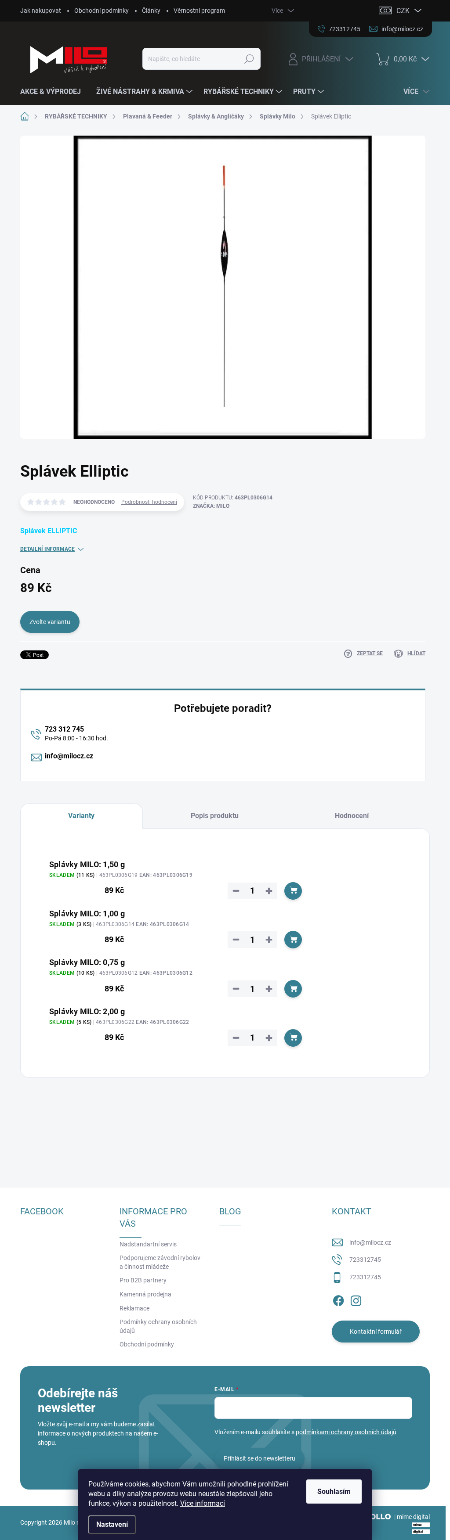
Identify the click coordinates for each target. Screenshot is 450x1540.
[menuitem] (53, 92)
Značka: (211, 506)
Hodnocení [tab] (352, 815)
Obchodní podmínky (101, 10)
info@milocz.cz (69, 756)
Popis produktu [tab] (215, 815)
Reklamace (134, 1308)
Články (151, 10)
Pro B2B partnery (143, 1280)
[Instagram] (356, 1299)
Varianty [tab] (81, 815)
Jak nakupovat (40, 10)
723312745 (365, 1259)
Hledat (249, 58)
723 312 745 (64, 729)
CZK (403, 11)
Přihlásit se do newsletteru (259, 1458)
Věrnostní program (199, 10)
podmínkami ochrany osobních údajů (346, 1432)
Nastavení (112, 1524)
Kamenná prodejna (145, 1294)
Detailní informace (47, 549)
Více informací (202, 1503)
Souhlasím (334, 1491)
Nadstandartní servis (148, 1244)
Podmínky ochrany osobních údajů (158, 1326)
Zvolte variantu (49, 621)
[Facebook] (338, 1299)
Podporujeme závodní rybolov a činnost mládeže (160, 1262)
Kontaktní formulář (376, 1331)
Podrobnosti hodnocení (149, 502)
